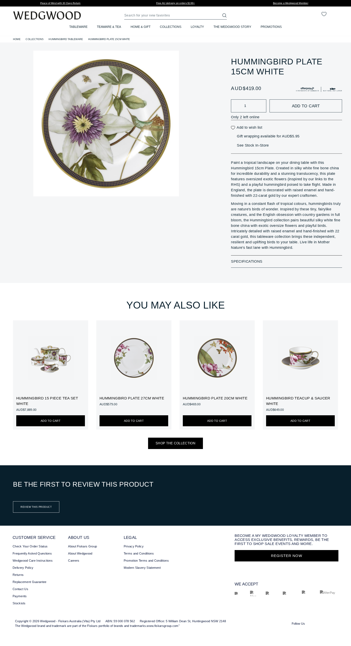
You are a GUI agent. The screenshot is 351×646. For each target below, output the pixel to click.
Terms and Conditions (139, 553)
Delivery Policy (23, 567)
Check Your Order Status (30, 546)
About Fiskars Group (82, 546)
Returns (18, 574)
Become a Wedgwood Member (290, 3)
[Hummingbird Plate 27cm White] (133, 375)
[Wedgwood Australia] (314, 623)
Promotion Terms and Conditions (146, 560)
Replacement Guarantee (30, 582)
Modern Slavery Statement (142, 567)
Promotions (271, 26)
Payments (20, 596)
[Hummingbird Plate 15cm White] (106, 123)
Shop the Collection (175, 443)
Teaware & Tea (109, 26)
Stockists (19, 603)
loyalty (197, 26)
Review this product (36, 507)
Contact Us (20, 589)
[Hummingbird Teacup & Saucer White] (300, 375)
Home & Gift (141, 26)
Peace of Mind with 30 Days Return (60, 3)
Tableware (78, 26)
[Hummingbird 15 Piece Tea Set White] (50, 375)
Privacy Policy (134, 546)
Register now (286, 556)
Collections (170, 26)
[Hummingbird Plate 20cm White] (217, 375)
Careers (73, 560)
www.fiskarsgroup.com (162, 626)
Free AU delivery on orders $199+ (175, 3)
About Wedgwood (80, 553)
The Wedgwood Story (232, 26)
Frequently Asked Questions (32, 553)
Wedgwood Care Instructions (33, 560)
